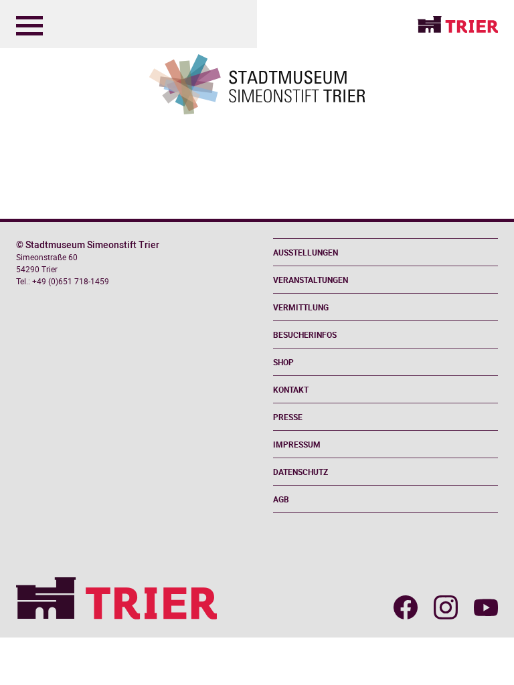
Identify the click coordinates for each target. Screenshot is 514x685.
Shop (283, 362)
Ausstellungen (305, 252)
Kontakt (291, 389)
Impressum (297, 444)
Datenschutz (300, 471)
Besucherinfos (305, 334)
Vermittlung (301, 307)
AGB (281, 499)
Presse (288, 416)
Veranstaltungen (310, 279)
